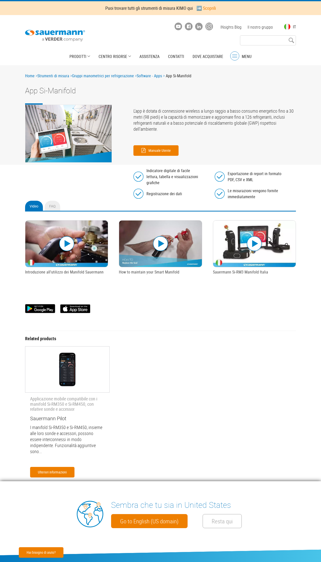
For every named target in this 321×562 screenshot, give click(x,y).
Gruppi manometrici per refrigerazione (103, 76)
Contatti (176, 56)
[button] (68, 134)
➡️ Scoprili (206, 8)
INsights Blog (231, 27)
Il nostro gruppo (260, 27)
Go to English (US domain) (149, 521)
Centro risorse (113, 56)
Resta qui (222, 521)
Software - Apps (149, 76)
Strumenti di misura (53, 76)
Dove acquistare (208, 56)
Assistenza (149, 56)
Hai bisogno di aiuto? (41, 552)
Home (30, 76)
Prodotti (77, 56)
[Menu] (234, 56)
